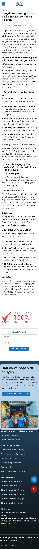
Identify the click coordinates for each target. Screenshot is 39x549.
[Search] (36, 4)
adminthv (22, 26)
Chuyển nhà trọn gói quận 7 (14, 281)
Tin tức (5, 10)
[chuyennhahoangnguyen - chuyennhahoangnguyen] (20, 4)
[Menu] (3, 4)
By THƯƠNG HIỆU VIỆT (10, 545)
